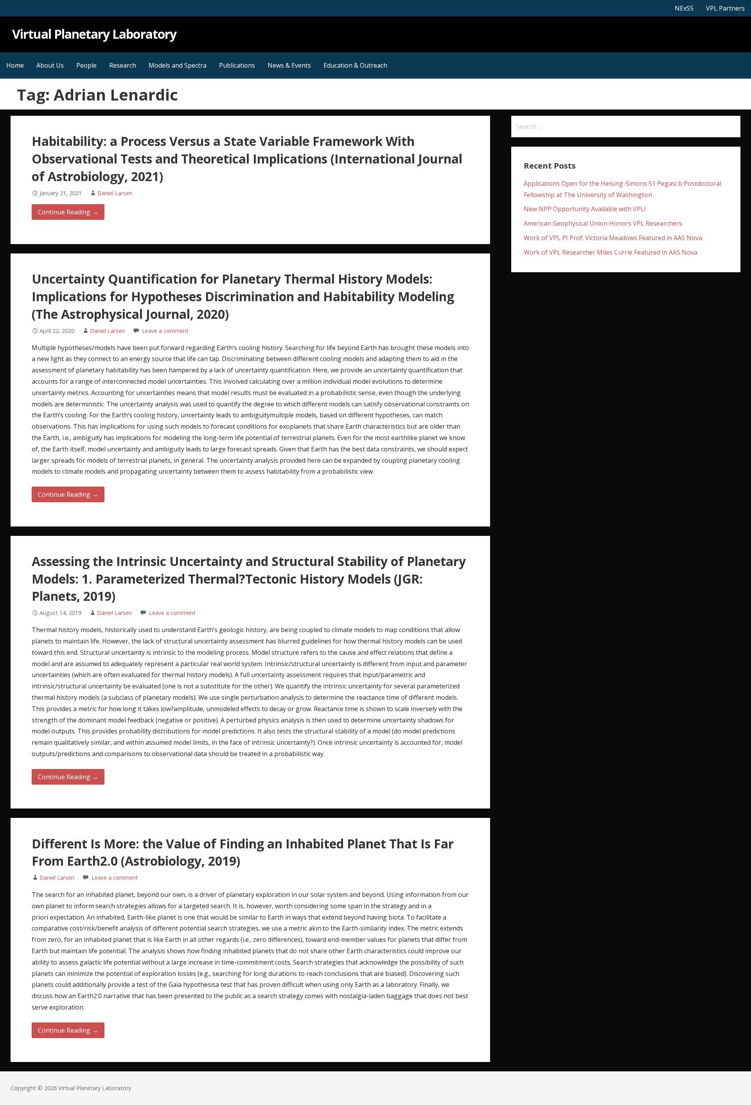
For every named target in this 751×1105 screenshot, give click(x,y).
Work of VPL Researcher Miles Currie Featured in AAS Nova (610, 252)
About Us (50, 65)
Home (15, 65)
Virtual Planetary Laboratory (94, 33)
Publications (237, 65)
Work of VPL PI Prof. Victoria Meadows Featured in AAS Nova (613, 238)
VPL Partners (725, 8)
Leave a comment (165, 330)
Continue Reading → (68, 212)
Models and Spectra (178, 65)
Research (122, 65)
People (86, 65)
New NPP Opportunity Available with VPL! (584, 209)
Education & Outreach (355, 65)
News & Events (289, 65)
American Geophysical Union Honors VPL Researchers (603, 223)
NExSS (684, 8)
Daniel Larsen (114, 193)
